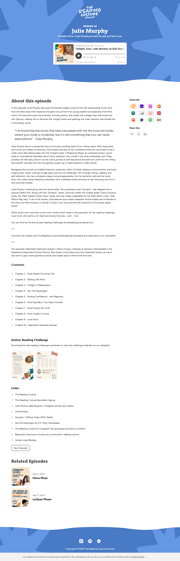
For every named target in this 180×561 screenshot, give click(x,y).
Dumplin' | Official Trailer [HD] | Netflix (34, 417)
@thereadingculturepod (71, 235)
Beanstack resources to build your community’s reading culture (47, 434)
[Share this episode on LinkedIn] (145, 134)
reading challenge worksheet (45, 345)
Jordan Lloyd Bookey (25, 440)
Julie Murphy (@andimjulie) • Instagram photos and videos (44, 405)
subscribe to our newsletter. (102, 235)
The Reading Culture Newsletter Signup (35, 400)
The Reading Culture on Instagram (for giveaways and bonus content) (50, 428)
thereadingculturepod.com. (80, 222)
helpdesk (105, 345)
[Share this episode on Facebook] (132, 134)
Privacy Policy (138, 557)
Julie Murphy (21, 411)
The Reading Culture (25, 394)
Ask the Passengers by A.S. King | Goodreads (37, 422)
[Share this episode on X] (138, 134)
